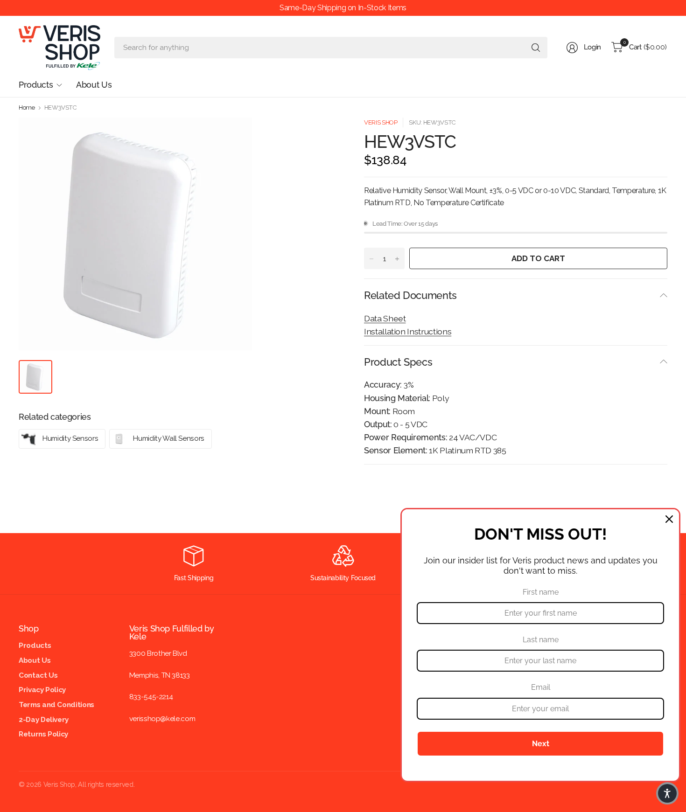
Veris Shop (380, 122)
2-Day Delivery (44, 719)
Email (540, 687)
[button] (667, 793)
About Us (34, 660)
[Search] (535, 47)
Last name (541, 639)
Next (540, 743)
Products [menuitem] (36, 85)
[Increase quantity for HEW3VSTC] (397, 259)
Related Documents (410, 295)
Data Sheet (385, 318)
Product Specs (398, 362)
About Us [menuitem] (94, 85)
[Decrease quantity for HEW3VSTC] (371, 259)
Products (35, 645)
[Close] (669, 519)
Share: (373, 479)
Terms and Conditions (56, 705)
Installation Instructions (407, 331)
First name (541, 592)
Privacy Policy (42, 690)
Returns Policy (43, 734)
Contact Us (38, 675)
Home (27, 107)
